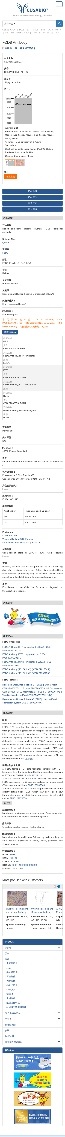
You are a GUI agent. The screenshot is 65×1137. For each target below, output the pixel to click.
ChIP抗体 (11, 989)
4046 (12, 854)
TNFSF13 (47, 33)
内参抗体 (10, 981)
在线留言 (10, 176)
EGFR (29, 30)
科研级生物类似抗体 (16, 1007)
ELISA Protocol (9, 535)
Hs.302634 (17, 868)
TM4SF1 (36, 33)
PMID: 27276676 (18, 798)
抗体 (7, 959)
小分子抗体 (12, 985)
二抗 (8, 967)
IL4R (43, 30)
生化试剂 (9, 1036)
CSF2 (5, 30)
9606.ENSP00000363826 (24, 865)
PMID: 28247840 (36, 785)
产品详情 (32, 191)
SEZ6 (27, 33)
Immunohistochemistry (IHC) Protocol (21, 542)
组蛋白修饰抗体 (14, 1002)
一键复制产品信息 (26, 48)
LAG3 (50, 30)
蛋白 (7, 953)
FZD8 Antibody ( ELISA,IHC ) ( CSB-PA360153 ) (26, 673)
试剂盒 (8, 947)
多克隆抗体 (12, 963)
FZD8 (5, 253)
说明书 (8, 48)
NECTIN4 (9, 33)
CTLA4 (13, 30)
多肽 (7, 1030)
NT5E (19, 33)
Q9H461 (6, 242)
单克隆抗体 (12, 972)
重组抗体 (10, 998)
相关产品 (32, 203)
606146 (13, 858)
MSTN (58, 30)
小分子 (8, 1019)
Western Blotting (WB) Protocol (17, 539)
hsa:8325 (14, 861)
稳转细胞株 (10, 1024)
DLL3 (21, 30)
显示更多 (29, 758)
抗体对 (9, 994)
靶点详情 (32, 209)
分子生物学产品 (12, 1013)
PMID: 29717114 (33, 775)
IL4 (36, 30)
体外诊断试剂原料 (14, 1042)
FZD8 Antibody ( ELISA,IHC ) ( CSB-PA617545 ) (26, 669)
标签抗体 (10, 976)
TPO (56, 33)
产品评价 (32, 197)
